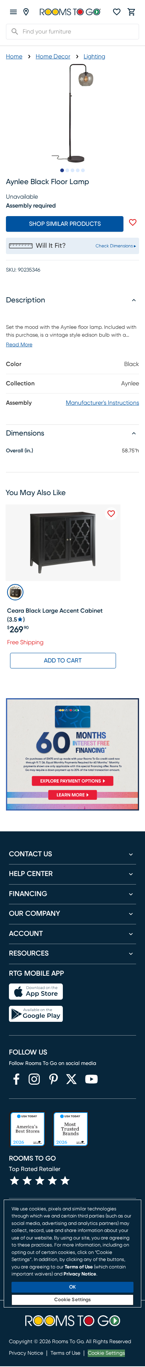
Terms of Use (65, 1353)
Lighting (94, 57)
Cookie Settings (106, 1353)
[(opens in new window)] (16, 1079)
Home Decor (53, 57)
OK (72, 1287)
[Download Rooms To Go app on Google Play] (36, 1014)
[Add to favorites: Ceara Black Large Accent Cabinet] (111, 513)
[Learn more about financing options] (72, 800)
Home (14, 57)
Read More (19, 344)
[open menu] (13, 11)
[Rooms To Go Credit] (72, 743)
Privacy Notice (26, 1353)
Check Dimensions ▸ (116, 246)
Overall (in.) (19, 450)
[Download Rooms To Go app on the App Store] (36, 991)
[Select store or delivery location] (26, 12)
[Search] (12, 31)
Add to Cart (63, 661)
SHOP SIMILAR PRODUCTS (65, 224)
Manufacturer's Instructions (102, 403)
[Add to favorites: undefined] (132, 222)
